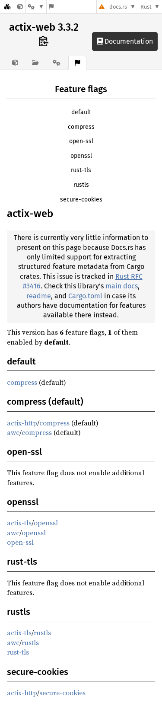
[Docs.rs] (7, 6)
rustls (81, 185)
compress (81, 127)
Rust (146, 6)
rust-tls (81, 170)
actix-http (22, 423)
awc (13, 432)
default (81, 112)
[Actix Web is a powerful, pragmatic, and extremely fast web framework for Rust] (20, 6)
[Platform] (35, 6)
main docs (121, 286)
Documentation (128, 41)
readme (38, 296)
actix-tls (19, 522)
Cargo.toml (85, 296)
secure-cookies (81, 199)
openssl (81, 156)
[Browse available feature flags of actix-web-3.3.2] (51, 6)
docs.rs (118, 6)
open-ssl (81, 141)
